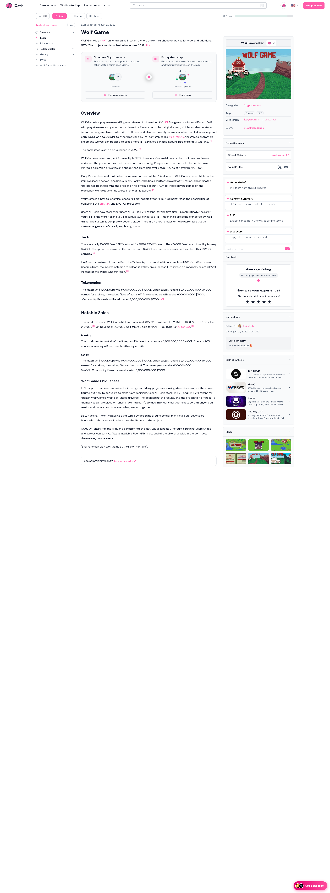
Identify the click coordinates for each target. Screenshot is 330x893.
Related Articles (235, 359)
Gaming (250, 113)
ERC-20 (105, 203)
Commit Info (233, 316)
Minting (44, 54)
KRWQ (251, 384)
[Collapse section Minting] (73, 54)
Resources (90, 5)
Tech (43, 37)
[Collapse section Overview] (73, 32)
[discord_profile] (286, 167)
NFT (104, 40)
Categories (46, 5)
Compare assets (117, 95)
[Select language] (295, 5)
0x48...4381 (270, 119)
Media (229, 431)
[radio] (247, 302)
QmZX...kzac (253, 119)
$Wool (43, 59)
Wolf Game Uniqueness (53, 65)
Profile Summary (235, 143)
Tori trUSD (254, 370)
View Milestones (254, 127)
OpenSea (184, 327)
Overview (45, 32)
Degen (252, 398)
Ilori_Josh (248, 326)
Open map (185, 95)
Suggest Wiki (314, 5)
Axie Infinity (176, 137)
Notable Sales (47, 48)
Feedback (231, 257)
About (108, 5)
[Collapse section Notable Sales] (73, 49)
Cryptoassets (252, 105)
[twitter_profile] (280, 167)
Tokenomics (46, 43)
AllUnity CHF (255, 411)
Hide (71, 25)
